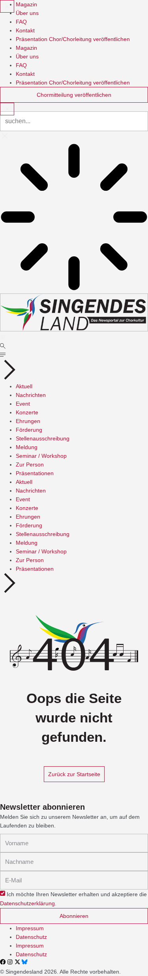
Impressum (30, 928)
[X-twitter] (17, 962)
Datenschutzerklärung (27, 904)
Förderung (29, 430)
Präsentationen (35, 473)
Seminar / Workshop (41, 456)
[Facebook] (3, 962)
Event (23, 404)
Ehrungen (28, 421)
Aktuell (24, 386)
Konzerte (27, 412)
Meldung (26, 447)
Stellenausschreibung (42, 438)
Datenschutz (31, 937)
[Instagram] (10, 962)
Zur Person (30, 464)
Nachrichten (31, 395)
